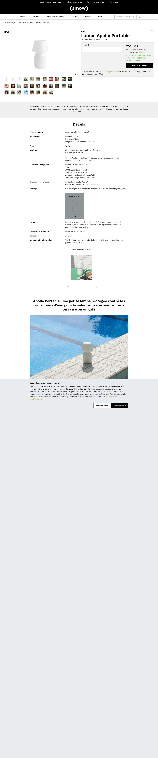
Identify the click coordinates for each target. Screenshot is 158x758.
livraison (141, 52)
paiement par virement (110, 71)
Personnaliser (102, 405)
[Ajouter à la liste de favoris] (152, 31)
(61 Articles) (39, 23)
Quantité (85, 45)
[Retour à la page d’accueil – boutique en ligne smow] (79, 8)
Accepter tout (120, 405)
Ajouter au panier (139, 65)
